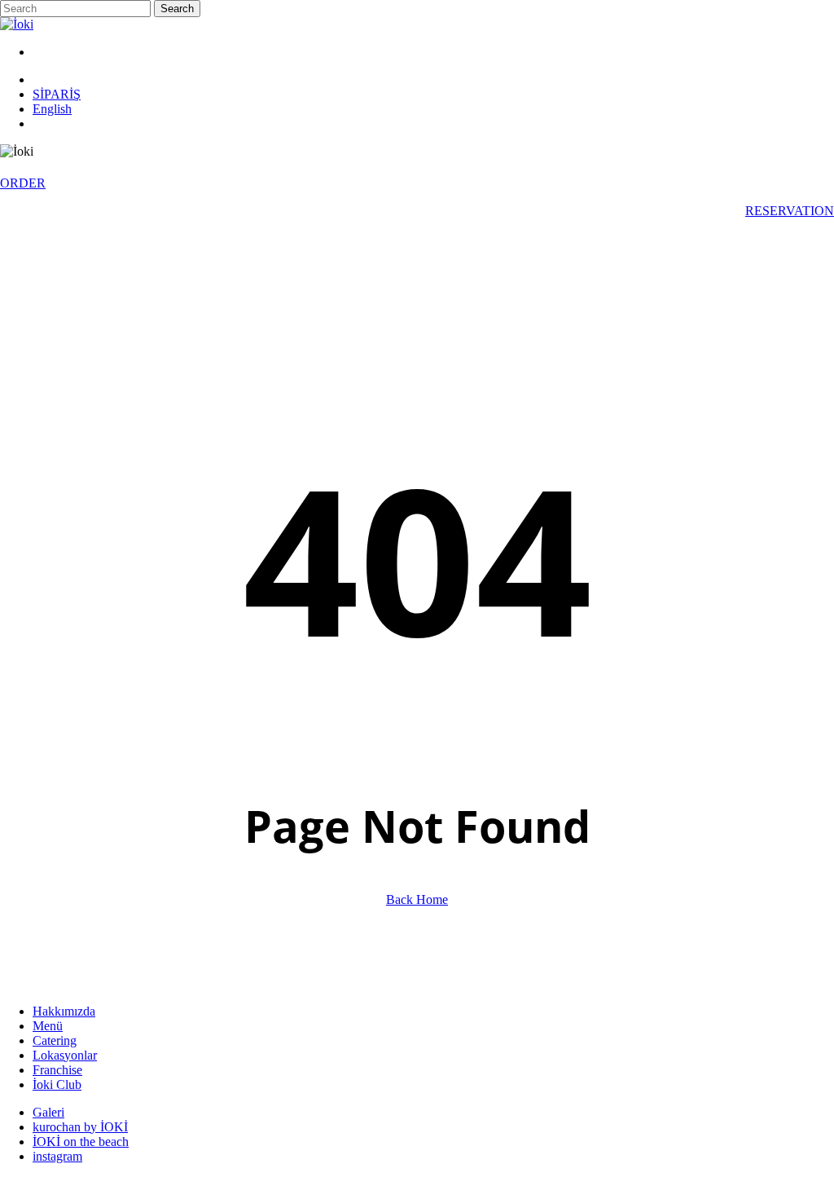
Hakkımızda (64, 1011)
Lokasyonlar (65, 1055)
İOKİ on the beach (81, 1141)
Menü (48, 1026)
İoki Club (57, 1084)
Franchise (57, 1070)
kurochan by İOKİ (80, 1127)
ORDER (23, 183)
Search (177, 8)
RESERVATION (789, 211)
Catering (55, 1040)
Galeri (48, 1112)
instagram (57, 1156)
